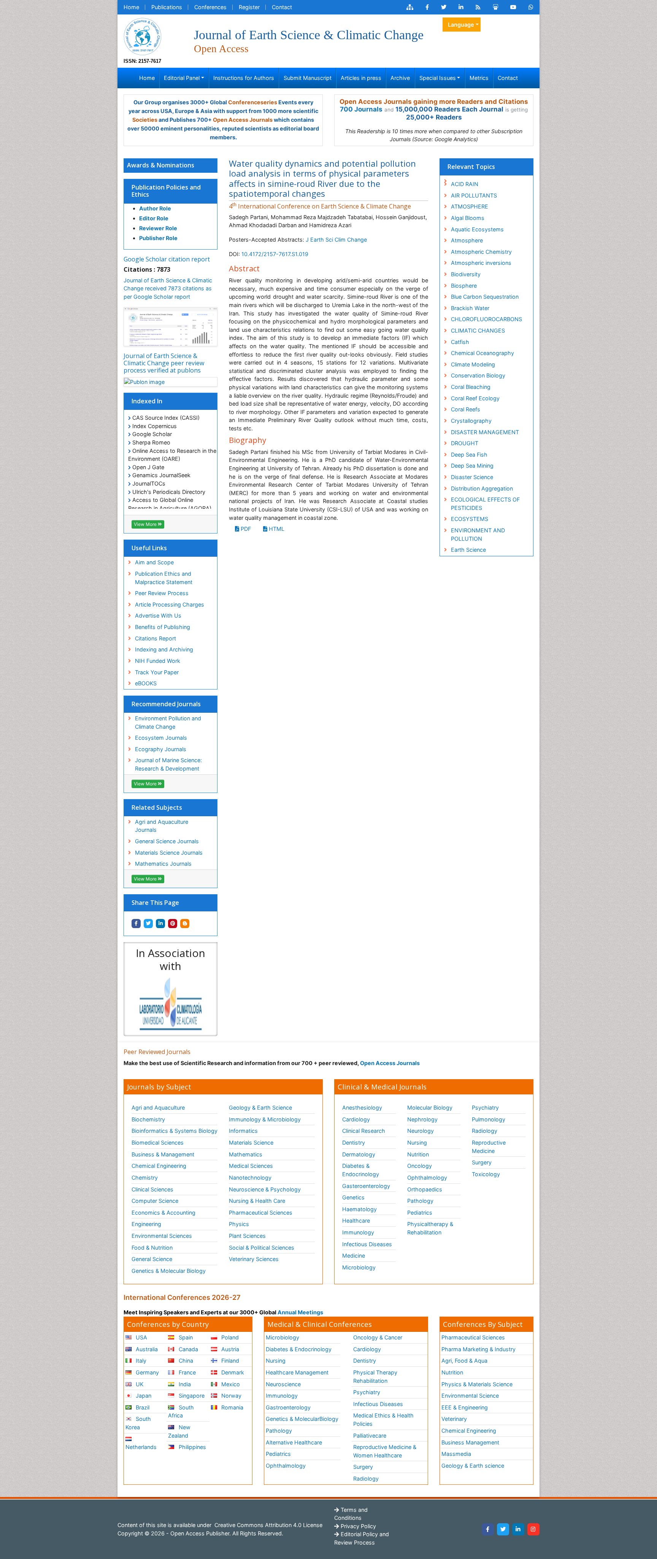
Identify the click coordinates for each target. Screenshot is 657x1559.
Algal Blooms (467, 218)
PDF (245, 529)
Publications (166, 7)
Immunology (358, 1232)
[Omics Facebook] (427, 7)
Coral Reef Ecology (475, 398)
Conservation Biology (478, 375)
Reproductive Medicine (489, 1146)
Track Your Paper (157, 672)
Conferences (210, 7)
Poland (229, 1337)
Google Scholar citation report (167, 259)
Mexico (230, 1384)
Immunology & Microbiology (265, 1119)
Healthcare (356, 1220)
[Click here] (409, 7)
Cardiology (356, 1119)
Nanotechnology (250, 1177)
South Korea (138, 1423)
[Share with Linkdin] (160, 923)
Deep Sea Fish (469, 454)
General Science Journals (167, 841)
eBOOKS (146, 683)
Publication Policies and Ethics (166, 191)
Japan (142, 1395)
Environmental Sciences (162, 1236)
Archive (400, 78)
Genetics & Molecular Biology (169, 1271)
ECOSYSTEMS (469, 519)
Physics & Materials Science (477, 1384)
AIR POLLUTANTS (474, 195)
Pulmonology (488, 1119)
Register (249, 7)
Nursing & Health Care (257, 1201)
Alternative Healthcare (294, 1442)
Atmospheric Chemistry (481, 251)
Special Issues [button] (437, 78)
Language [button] (461, 24)
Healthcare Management (297, 1372)
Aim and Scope (154, 562)
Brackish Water (470, 308)
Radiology (484, 1130)
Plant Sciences (247, 1236)
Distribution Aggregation (482, 488)
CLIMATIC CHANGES (478, 330)
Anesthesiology (362, 1107)
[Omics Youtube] (513, 7)
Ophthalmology (427, 1177)
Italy (140, 1360)
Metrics (479, 78)
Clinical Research (363, 1130)
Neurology (420, 1130)
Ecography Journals (160, 749)
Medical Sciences (251, 1165)
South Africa (181, 1411)
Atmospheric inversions (481, 263)
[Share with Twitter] (148, 923)
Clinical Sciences (152, 1189)
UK (138, 1384)
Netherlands (141, 1447)
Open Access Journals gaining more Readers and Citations (434, 101)
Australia (146, 1349)
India (184, 1384)
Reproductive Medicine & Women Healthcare (384, 1451)
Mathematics (245, 1154)
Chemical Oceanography (482, 353)
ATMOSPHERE (469, 206)
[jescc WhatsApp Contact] (531, 7)
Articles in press (361, 78)
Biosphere (464, 285)
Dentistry (353, 1142)
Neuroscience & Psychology (265, 1189)
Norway (230, 1395)
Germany (146, 1372)
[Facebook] (488, 1529)
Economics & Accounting (163, 1212)
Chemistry (145, 1177)
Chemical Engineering (159, 1165)
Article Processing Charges (169, 604)
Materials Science (251, 1142)
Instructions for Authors (243, 78)
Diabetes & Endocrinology (360, 1169)
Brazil (141, 1407)
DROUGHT (464, 443)
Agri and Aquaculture (158, 1107)
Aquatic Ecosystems (477, 229)
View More (146, 524)
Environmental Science (470, 1395)
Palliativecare (369, 1435)
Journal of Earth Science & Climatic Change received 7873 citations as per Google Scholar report (168, 288)
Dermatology (358, 1154)
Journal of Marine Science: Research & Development (168, 764)
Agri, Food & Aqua (464, 1360)
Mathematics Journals (163, 863)
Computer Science (155, 1201)
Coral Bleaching (470, 387)
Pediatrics (419, 1212)
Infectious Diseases (367, 1244)
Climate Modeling (473, 364)
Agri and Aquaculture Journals (161, 826)
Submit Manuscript (308, 78)
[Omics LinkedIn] (461, 7)
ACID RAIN (464, 184)
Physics (239, 1224)
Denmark (232, 1372)
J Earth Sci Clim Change (336, 239)
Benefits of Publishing (162, 627)
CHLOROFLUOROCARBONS (486, 319)
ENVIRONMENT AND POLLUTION (478, 534)
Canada (187, 1349)
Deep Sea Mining (472, 465)
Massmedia (456, 1454)
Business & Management (163, 1154)
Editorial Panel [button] (182, 78)
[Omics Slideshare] (495, 7)
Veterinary (454, 1419)
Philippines (191, 1447)
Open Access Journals (243, 119)
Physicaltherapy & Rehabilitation (430, 1228)
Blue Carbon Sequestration (485, 296)
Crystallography (471, 420)
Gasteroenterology (366, 1186)
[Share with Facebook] (136, 923)
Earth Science (468, 549)
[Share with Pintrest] (172, 923)
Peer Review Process (162, 593)
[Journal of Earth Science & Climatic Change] (143, 36)
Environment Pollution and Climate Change (168, 722)
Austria (229, 1349)
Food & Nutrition (152, 1247)
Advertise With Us (158, 615)
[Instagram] (533, 1529)
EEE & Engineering (464, 1407)
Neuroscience (283, 1384)
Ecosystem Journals (161, 737)
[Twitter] (503, 1529)
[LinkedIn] (518, 1529)
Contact (282, 7)
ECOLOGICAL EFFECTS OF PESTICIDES (485, 503)
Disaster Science (472, 477)
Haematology (359, 1209)
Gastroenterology (288, 1407)
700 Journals (361, 109)
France (186, 1372)
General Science (152, 1259)
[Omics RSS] (478, 7)
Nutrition (418, 1154)
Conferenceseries (252, 102)
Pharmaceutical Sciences (260, 1212)
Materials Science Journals (169, 852)
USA (140, 1337)
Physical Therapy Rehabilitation (375, 1376)
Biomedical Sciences (158, 1142)
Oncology (419, 1165)
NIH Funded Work (157, 661)
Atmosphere (467, 240)
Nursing (417, 1142)
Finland (229, 1360)
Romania (231, 1407)
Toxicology (486, 1174)
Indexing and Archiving (164, 649)
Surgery (482, 1162)
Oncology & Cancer (377, 1337)
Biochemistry (148, 1119)
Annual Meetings (300, 1312)
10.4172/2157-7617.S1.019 (274, 254)
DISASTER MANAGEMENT (485, 432)
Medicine (353, 1255)
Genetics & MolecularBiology (302, 1419)
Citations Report (155, 638)
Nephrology (422, 1119)
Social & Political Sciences (261, 1247)
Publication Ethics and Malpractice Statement (163, 577)
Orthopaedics (424, 1189)
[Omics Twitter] (443, 7)
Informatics (243, 1130)
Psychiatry (485, 1107)
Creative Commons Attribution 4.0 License (267, 1525)
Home (131, 7)
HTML (275, 529)
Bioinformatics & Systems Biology (174, 1130)
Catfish (460, 342)
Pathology (420, 1201)
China (185, 1360)
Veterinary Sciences (254, 1259)
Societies (144, 119)
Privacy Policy (357, 1526)
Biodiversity (466, 274)
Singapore (191, 1395)
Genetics (353, 1197)
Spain (185, 1337)
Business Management (470, 1442)
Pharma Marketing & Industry (478, 1349)
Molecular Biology (429, 1107)
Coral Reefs (465, 409)
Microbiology (359, 1267)
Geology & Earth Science (260, 1107)
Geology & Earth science (472, 1465)
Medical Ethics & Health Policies (383, 1419)
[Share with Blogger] (184, 923)
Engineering (146, 1224)
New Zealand (179, 1431)
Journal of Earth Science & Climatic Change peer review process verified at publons (164, 363)
